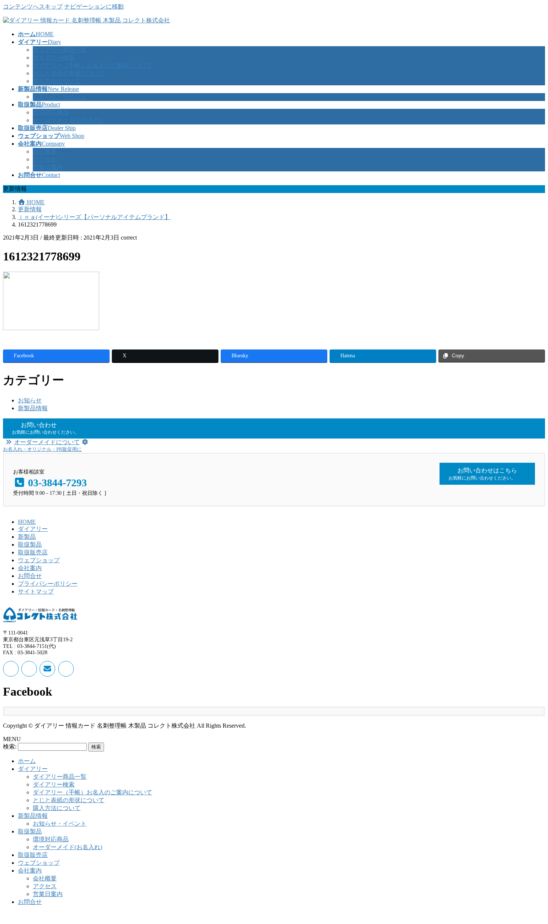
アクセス (45, 159)
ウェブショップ (39, 560)
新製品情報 (33, 408)
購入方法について (57, 81)
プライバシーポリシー (48, 583)
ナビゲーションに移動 (94, 6)
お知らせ (30, 400)
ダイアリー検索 (54, 57)
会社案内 (30, 568)
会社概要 (45, 151)
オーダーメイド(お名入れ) (67, 120)
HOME (27, 522)
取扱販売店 (33, 552)
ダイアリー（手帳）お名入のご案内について (92, 65)
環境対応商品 (51, 112)
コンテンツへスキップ (33, 6)
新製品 (27, 537)
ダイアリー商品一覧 (59, 50)
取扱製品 (30, 544)
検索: (9, 746)
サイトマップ (36, 591)
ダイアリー (33, 529)
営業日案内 (48, 167)
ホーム (27, 761)
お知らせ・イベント (59, 97)
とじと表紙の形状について (68, 73)
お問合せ (30, 576)
